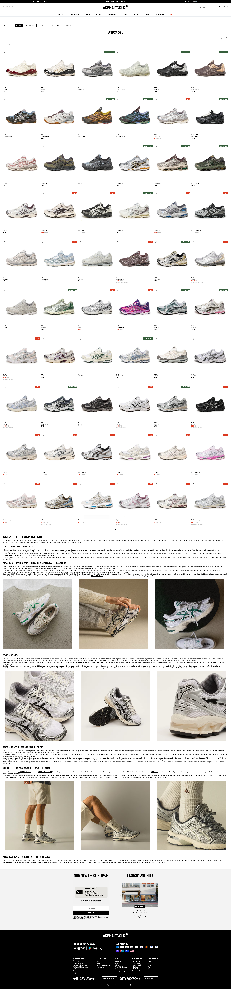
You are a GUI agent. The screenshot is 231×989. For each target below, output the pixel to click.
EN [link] (4, 7)
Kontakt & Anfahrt (78, 963)
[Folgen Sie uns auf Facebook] (115, 985)
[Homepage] (115, 935)
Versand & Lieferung (121, 967)
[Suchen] (200, 7)
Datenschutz (100, 967)
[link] (115, 7)
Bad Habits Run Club (79, 969)
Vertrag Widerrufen (109, 978)
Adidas (150, 961)
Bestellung (118, 963)
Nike (149, 967)
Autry (149, 965)
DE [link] (7, 7)
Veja (149, 971)
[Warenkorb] (227, 7)
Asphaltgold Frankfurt (80, 965)
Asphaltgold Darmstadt (80, 967)
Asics (149, 963)
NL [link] (9, 7)
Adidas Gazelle (136, 965)
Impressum (100, 969)
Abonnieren (91, 913)
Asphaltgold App (120, 971)
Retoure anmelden (150, 978)
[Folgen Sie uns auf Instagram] (101, 985)
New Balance (151, 969)
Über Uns (76, 961)
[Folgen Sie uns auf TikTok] (108, 985)
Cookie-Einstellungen (103, 965)
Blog (74, 973)
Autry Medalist (136, 971)
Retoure (117, 969)
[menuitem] (13, 37)
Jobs (74, 971)
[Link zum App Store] (80, 948)
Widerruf (99, 963)
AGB (98, 961)
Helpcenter (118, 961)
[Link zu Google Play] (95, 948)
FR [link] (12, 7)
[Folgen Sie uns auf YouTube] (123, 985)
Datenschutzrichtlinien (83, 917)
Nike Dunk (135, 967)
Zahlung (117, 965)
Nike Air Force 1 (136, 961)
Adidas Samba (136, 963)
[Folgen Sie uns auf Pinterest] (130, 985)
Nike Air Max (136, 969)
